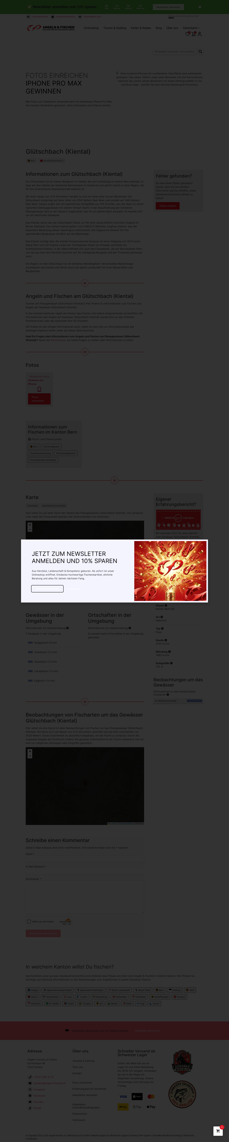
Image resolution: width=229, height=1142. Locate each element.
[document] (114, 571)
